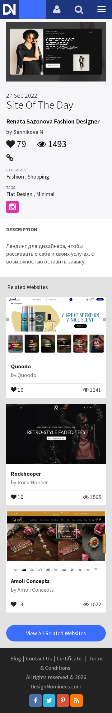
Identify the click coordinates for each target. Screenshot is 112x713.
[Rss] (76, 700)
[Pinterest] (63, 700)
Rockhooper (26, 473)
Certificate (69, 658)
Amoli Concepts (30, 581)
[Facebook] (35, 700)
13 (19, 604)
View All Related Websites (56, 633)
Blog (15, 658)
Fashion (15, 176)
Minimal (45, 194)
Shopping (38, 176)
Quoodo (21, 366)
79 (20, 141)
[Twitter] (49, 700)
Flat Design (19, 194)
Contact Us (39, 658)
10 (19, 389)
